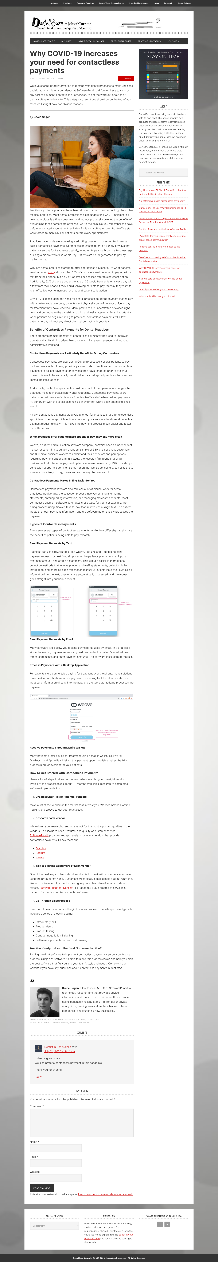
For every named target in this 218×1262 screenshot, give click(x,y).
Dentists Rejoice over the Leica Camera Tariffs (162, 229)
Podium (40, 852)
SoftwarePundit (39, 835)
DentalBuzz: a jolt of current (109, 26)
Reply (38, 1076)
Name (34, 1141)
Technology (92, 1020)
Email (34, 1156)
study (51, 272)
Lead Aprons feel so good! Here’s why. (159, 289)
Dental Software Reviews (55, 1022)
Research (70, 1020)
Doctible (41, 848)
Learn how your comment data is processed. (105, 1194)
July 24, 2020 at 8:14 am (59, 1051)
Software (80, 1020)
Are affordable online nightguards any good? (161, 200)
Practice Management (53, 1020)
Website (35, 1171)
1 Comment (126, 78)
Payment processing (79, 1022)
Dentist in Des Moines (57, 1046)
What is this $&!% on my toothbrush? (157, 296)
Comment (37, 1106)
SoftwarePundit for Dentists (56, 887)
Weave (40, 857)
